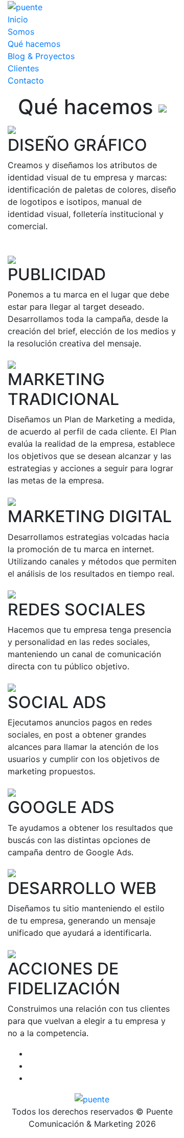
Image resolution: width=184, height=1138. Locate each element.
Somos (21, 31)
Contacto (26, 80)
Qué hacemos (34, 44)
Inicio (18, 19)
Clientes (23, 68)
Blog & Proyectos (41, 56)
